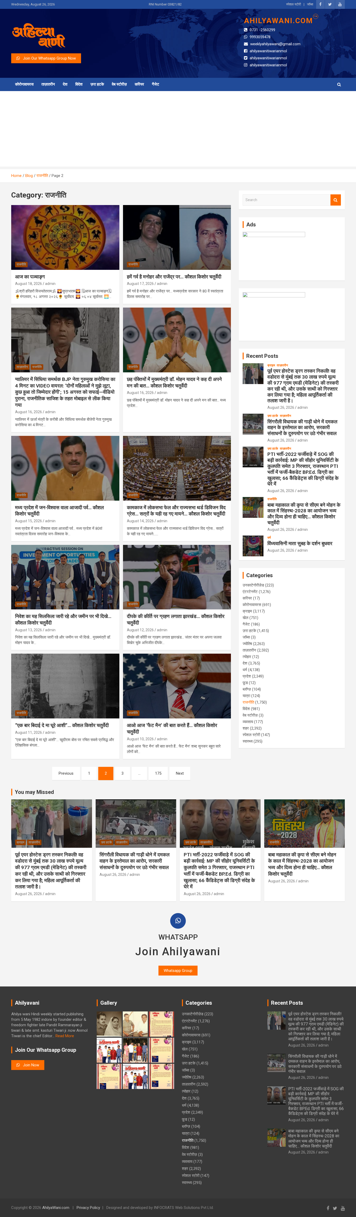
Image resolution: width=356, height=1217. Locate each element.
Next (180, 773)
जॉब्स (310, 4)
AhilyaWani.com (55, 1207)
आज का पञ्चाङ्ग (30, 277)
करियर (139, 84)
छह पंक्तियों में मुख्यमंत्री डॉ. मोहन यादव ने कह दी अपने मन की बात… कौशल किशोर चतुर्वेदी (174, 382)
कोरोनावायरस (24, 84)
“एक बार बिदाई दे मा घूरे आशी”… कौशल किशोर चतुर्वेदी (62, 725)
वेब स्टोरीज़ (119, 84)
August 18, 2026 (28, 284)
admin (50, 284)
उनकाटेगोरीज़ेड (253, 585)
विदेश (79, 84)
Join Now (29, 1065)
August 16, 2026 (28, 412)
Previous (66, 773)
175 (158, 773)
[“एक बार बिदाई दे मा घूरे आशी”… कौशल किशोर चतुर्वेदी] (65, 686)
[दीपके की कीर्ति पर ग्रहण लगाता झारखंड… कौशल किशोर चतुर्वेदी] (176, 577)
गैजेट (155, 84)
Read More (65, 1036)
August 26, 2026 (280, 407)
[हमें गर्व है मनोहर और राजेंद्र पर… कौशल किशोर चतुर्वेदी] (176, 237)
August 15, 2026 (28, 521)
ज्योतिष (247, 643)
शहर (246, 728)
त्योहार (247, 656)
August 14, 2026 (140, 521)
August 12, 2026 (140, 630)
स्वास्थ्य (248, 741)
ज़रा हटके (97, 84)
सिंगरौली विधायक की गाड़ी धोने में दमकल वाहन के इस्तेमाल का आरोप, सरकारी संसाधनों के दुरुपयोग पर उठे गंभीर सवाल (302, 428)
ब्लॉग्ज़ (247, 689)
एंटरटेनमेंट (250, 591)
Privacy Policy (88, 1207)
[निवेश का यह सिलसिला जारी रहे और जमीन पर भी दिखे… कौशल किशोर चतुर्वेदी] (65, 577)
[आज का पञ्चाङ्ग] (65, 237)
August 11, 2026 (28, 732)
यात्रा (246, 695)
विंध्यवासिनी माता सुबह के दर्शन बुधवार (299, 543)
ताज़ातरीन (48, 84)
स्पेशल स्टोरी (293, 4)
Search (335, 200)
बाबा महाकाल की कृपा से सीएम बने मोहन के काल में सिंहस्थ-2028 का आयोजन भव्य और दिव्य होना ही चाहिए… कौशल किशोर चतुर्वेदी (303, 514)
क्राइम (271, 365)
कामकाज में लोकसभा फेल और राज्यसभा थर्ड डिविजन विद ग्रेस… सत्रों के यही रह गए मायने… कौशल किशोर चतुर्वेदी (176, 511)
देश (65, 84)
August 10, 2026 (140, 739)
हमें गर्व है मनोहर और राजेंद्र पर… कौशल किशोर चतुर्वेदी (174, 277)
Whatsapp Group (178, 970)
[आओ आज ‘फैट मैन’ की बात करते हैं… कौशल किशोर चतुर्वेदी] (176, 686)
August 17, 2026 (140, 284)
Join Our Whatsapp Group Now (48, 58)
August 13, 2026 (28, 630)
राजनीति (21, 264)
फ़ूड (245, 682)
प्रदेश (247, 676)
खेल (245, 617)
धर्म (269, 537)
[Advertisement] (178, 130)
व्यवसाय (248, 721)
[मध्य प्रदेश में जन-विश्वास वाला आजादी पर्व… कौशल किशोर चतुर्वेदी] (65, 468)
